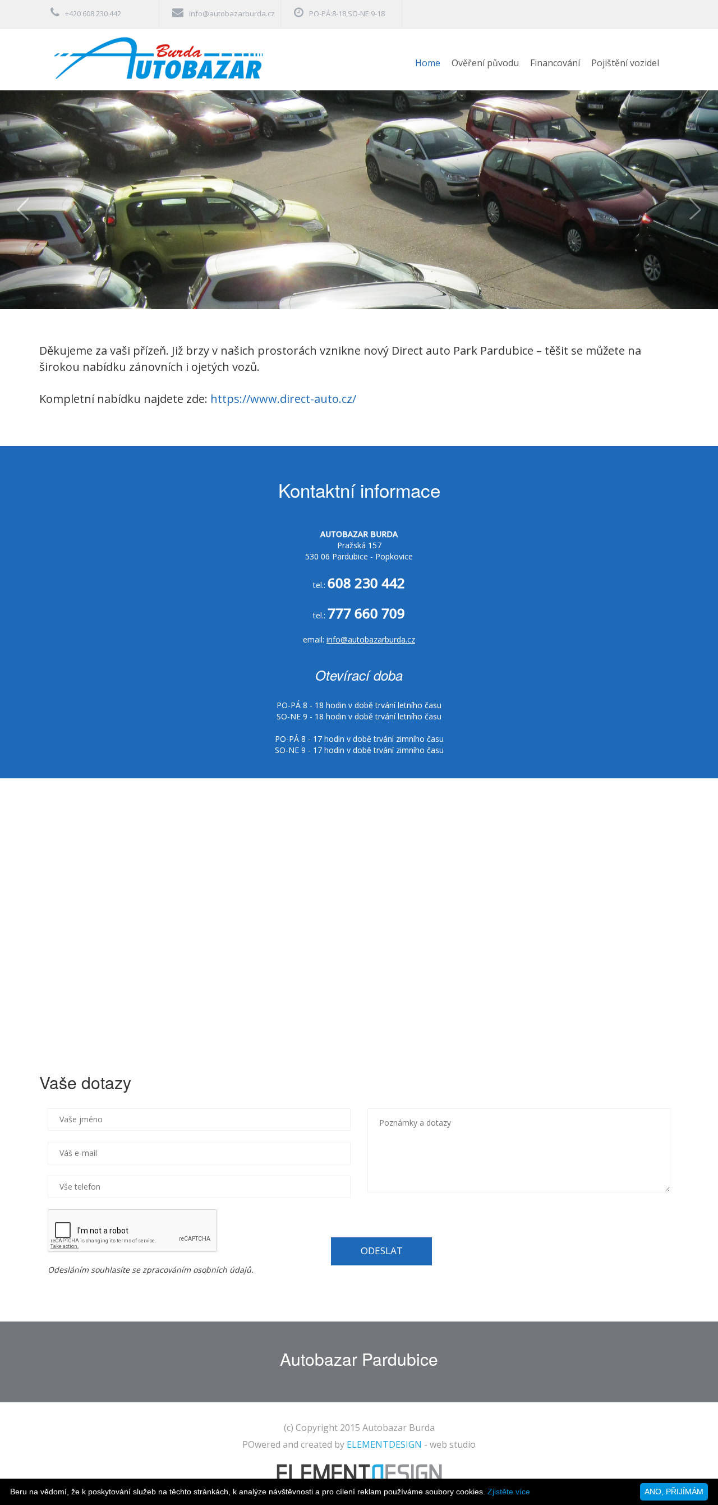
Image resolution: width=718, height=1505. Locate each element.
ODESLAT (382, 1250)
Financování (555, 63)
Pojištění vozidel (625, 63)
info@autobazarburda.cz (232, 13)
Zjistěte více (508, 1491)
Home (427, 63)
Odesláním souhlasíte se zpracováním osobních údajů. (151, 1269)
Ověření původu (485, 63)
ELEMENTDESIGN (384, 1444)
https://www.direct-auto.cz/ (283, 398)
